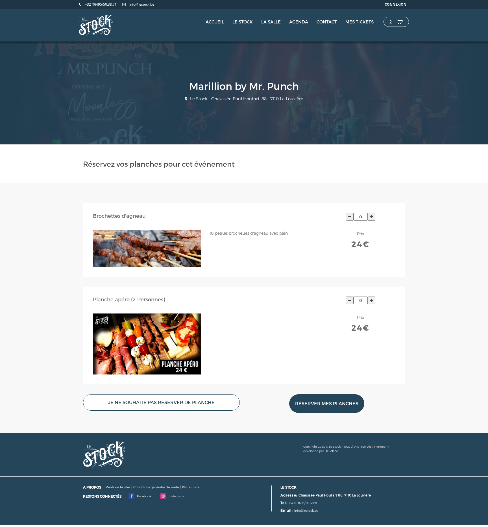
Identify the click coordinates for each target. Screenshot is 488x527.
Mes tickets (359, 21)
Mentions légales (117, 487)
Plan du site (190, 487)
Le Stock (242, 21)
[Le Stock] (96, 24)
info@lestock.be (141, 4)
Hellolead (331, 451)
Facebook (144, 496)
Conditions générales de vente (156, 487)
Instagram (176, 496)
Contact (327, 21)
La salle (271, 21)
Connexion (395, 4)
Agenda (298, 21)
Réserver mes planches (326, 403)
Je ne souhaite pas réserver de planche (161, 402)
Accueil (215, 21)
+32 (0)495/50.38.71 (100, 4)
